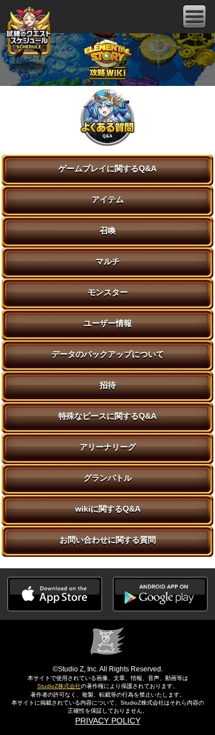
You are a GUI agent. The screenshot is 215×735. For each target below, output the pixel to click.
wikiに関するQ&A (107, 508)
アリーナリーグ (108, 446)
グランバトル (108, 477)
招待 (108, 385)
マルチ (108, 261)
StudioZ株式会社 (59, 686)
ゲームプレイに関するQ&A (107, 168)
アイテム (108, 199)
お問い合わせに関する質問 (108, 539)
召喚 (108, 230)
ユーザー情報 (108, 323)
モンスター (108, 292)
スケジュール (29, 33)
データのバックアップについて (108, 354)
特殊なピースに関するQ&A (107, 415)
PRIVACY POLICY (107, 720)
